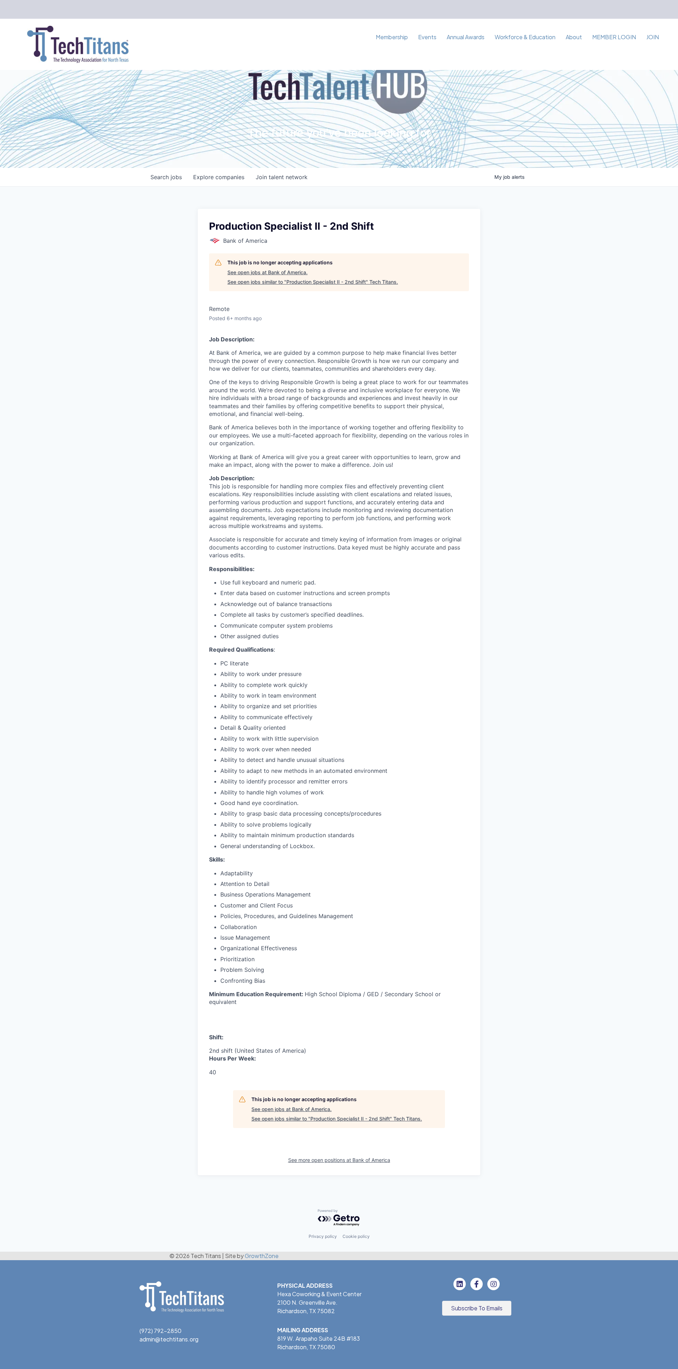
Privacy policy (323, 1236)
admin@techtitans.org (168, 1339)
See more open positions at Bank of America (339, 1160)
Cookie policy (356, 1236)
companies (218, 177)
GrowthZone (262, 1255)
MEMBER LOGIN (614, 37)
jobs (166, 177)
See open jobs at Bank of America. (267, 272)
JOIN (652, 37)
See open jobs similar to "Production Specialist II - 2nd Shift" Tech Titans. (312, 282)
